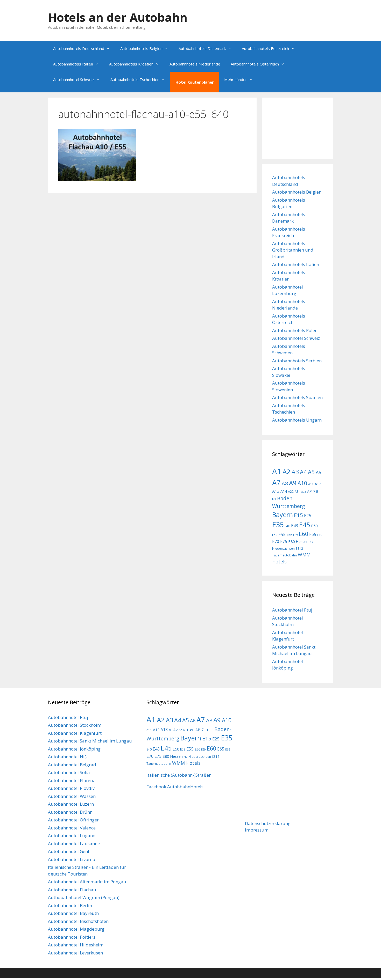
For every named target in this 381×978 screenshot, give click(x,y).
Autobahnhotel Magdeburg (76, 929)
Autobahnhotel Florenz (71, 780)
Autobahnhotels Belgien (141, 48)
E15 (298, 515)
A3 (295, 472)
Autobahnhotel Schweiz (73, 79)
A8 (285, 483)
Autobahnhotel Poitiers (71, 937)
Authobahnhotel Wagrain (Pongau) (83, 897)
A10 (302, 483)
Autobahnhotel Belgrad (72, 765)
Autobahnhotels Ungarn (297, 420)
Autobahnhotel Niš (67, 757)
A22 (291, 491)
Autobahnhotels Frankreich (265, 48)
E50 (314, 525)
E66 (319, 535)
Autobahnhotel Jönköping (74, 749)
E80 (291, 541)
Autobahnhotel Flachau (72, 890)
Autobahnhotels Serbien (297, 361)
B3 (274, 499)
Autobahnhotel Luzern (71, 804)
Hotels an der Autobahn (117, 17)
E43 (294, 525)
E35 (278, 524)
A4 (303, 472)
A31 (297, 491)
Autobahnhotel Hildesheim (75, 945)
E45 (304, 524)
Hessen (302, 541)
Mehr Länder (235, 79)
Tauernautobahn (284, 555)
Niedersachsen (283, 548)
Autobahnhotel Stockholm (74, 725)
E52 (274, 535)
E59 (295, 535)
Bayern (282, 514)
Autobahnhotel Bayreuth (73, 913)
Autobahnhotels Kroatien (131, 64)
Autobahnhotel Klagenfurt (75, 733)
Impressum (257, 830)
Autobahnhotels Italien (73, 64)
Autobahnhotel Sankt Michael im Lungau (90, 741)
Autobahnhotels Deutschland (78, 48)
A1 (276, 471)
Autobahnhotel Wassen (72, 796)
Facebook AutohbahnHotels (174, 787)
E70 (275, 541)
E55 (282, 534)
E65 (312, 534)
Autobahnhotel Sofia (69, 772)
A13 (275, 491)
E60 (303, 534)
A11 (311, 484)
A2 (287, 471)
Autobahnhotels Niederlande (195, 64)
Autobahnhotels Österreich (255, 64)
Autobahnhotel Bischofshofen (78, 921)
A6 (318, 472)
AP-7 (311, 491)
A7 (276, 482)
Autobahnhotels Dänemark (202, 48)
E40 (287, 526)
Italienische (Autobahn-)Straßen (178, 775)
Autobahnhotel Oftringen (74, 820)
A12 (318, 483)
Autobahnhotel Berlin (70, 905)
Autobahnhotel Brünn (70, 812)
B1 (318, 491)
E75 (283, 541)
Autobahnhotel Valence (72, 828)
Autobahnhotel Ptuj (292, 610)
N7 (311, 542)
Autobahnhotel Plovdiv (71, 788)
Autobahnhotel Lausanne (74, 844)
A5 (311, 472)
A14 (283, 491)
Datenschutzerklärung (268, 823)
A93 (303, 492)
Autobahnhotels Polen (295, 330)
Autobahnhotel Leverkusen (75, 953)
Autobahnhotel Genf (68, 851)
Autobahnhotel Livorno (71, 859)
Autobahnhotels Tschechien (134, 79)
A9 (293, 483)
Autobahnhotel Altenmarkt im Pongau (87, 882)
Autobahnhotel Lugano (71, 836)
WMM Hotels (186, 763)
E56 (289, 535)
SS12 (299, 548)
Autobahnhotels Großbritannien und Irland (292, 250)
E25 (308, 515)
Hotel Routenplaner (194, 82)
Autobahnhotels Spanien (297, 397)
